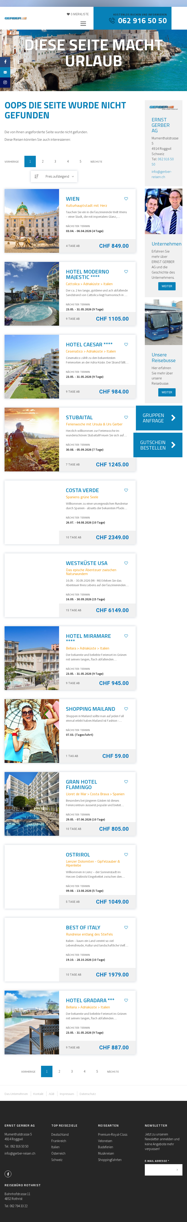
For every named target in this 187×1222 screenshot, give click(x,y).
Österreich (58, 1153)
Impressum (67, 1094)
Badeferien (105, 1147)
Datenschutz (88, 1094)
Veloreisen (105, 1141)
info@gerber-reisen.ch (20, 1153)
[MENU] (83, 24)
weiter (167, 286)
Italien (55, 1147)
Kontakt (38, 1094)
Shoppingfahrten (110, 1160)
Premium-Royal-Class (112, 1134)
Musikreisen (106, 1153)
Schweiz (56, 1160)
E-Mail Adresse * (157, 1161)
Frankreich (58, 1141)
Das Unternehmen (16, 1094)
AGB (51, 1094)
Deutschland (60, 1134)
